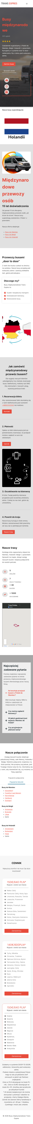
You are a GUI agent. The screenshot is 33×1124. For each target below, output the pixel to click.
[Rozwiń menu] (26, 3)
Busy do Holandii (11, 237)
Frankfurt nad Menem (13, 793)
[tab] (16, 778)
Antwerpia (8, 809)
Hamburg (8, 798)
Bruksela (8, 812)
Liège (7, 814)
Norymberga (9, 796)
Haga (7, 834)
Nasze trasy (8, 532)
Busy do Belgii (10, 234)
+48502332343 (8, 405)
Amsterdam (9, 829)
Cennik (6, 444)
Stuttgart (8, 800)
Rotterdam (9, 831)
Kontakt (7, 411)
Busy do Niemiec (11, 232)
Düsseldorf (9, 791)
